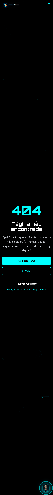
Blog (34, 289)
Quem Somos (23, 289)
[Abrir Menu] (49, 4)
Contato (42, 289)
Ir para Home (28, 261)
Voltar (28, 271)
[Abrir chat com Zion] (46, 488)
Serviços (11, 289)
